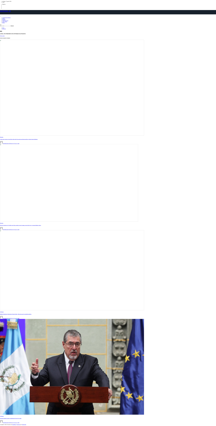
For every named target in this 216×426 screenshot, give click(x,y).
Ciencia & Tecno (5, 20)
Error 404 (4, 28)
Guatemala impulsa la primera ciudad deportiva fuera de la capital (10, 418)
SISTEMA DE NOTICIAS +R (8, 143)
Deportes (3, 19)
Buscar (12, 25)
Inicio (3, 27)
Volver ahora (2, 35)
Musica (3, 22)
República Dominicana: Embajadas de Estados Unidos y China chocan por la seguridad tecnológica (15, 314)
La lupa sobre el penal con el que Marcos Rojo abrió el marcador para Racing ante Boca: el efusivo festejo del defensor (19, 139)
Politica (3, 18)
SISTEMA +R (5, 11)
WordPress (14, 424)
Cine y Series (4, 21)
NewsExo (18, 424)
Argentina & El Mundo (6, 17)
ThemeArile (24, 424)
